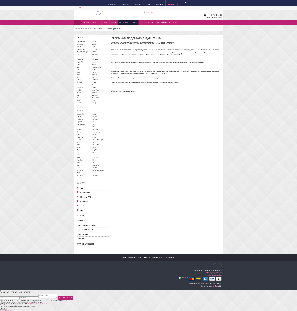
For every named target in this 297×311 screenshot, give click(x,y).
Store (80, 8)
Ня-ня (78, 54)
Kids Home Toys (97, 67)
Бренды (105, 23)
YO (77, 98)
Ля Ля (94, 69)
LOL (78, 95)
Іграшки (82, 188)
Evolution (79, 57)
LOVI (93, 47)
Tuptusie (79, 82)
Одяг (81, 210)
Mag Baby (95, 54)
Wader (79, 47)
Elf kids (94, 92)
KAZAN (79, 72)
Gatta (94, 87)
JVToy (94, 103)
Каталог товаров (89, 23)
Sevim (94, 64)
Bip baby (79, 103)
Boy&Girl (79, 90)
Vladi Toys (95, 90)
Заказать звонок (5, 310)
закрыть (3, 308)
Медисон (80, 44)
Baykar (79, 64)
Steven (79, 100)
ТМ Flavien (95, 98)
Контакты (173, 23)
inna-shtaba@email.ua (214, 275)
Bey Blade (80, 59)
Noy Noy (94, 75)
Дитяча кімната (85, 192)
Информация (162, 23)
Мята (78, 77)
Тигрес (94, 44)
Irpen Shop (214, 286)
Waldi (94, 41)
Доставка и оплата (147, 23)
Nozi (78, 105)
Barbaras (95, 80)
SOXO (94, 100)
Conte (94, 82)
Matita (94, 62)
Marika (94, 72)
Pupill (78, 75)
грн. (186, 3)
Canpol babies (81, 41)
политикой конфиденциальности (38, 303)
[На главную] (77, 22)
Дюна (78, 67)
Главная (114, 23)
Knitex (79, 85)
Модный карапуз (82, 52)
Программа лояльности (128, 23)
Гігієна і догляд (85, 197)
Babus (79, 80)
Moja (93, 77)
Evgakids (95, 59)
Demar (94, 57)
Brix (78, 69)
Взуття (82, 206)
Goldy (94, 52)
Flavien (94, 49)
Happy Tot (80, 62)
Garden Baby (81, 49)
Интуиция (80, 87)
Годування (84, 201)
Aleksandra (95, 85)
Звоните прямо (164, 257)
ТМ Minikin (95, 95)
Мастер (79, 92)
